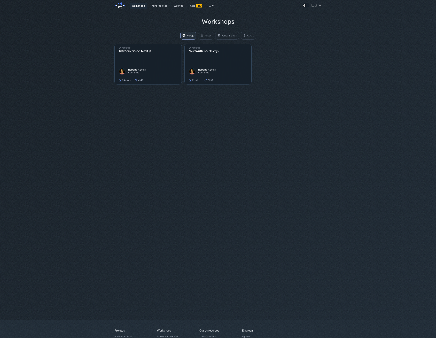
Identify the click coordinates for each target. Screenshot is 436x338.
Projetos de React (123, 336)
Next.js (190, 35)
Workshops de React (167, 336)
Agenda (178, 5)
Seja (196, 5)
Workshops (138, 5)
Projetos (119, 330)
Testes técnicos (207, 336)
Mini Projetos (159, 5)
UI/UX (250, 35)
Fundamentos (229, 35)
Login (314, 5)
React (208, 35)
